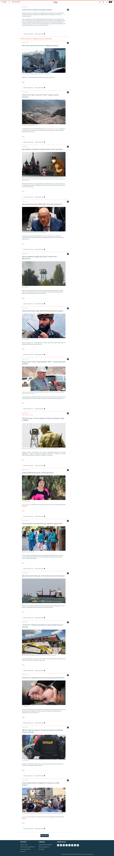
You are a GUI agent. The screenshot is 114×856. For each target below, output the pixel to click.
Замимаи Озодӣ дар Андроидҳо (45, 844)
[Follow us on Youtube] (64, 845)
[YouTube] (103, 2)
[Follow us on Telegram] (72, 845)
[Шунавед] (107, 2)
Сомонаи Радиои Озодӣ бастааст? (27, 846)
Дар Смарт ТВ (41, 849)
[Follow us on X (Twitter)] (69, 845)
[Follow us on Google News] (58, 845)
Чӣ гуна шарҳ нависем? (25, 849)
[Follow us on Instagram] (66, 845)
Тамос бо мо (22, 851)
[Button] (28, 34)
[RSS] (75, 845)
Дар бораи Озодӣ (24, 844)
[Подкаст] (78, 845)
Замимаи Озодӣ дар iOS (44, 846)
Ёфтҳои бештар (44, 835)
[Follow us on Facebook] (61, 845)
